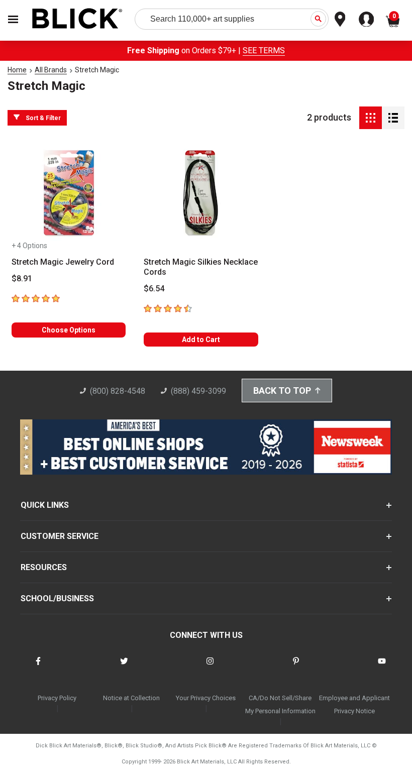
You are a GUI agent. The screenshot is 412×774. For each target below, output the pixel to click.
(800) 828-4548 (117, 391)
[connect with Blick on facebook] (38, 667)
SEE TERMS (264, 50)
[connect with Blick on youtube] (382, 667)
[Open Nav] (13, 19)
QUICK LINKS (45, 505)
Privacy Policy (57, 698)
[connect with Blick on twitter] (124, 667)
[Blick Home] (77, 19)
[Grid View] (370, 117)
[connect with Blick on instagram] (210, 667)
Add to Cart (201, 340)
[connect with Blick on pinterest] (296, 667)
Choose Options (68, 330)
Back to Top (282, 390)
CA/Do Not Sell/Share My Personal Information (280, 704)
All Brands (51, 70)
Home (17, 70)
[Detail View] (393, 117)
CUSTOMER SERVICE (59, 536)
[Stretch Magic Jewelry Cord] (69, 193)
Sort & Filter (43, 118)
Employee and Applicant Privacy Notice (354, 704)
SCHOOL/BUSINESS (57, 598)
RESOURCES (44, 567)
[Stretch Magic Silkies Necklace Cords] (201, 193)
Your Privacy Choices (206, 698)
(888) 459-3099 (198, 391)
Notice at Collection (131, 698)
